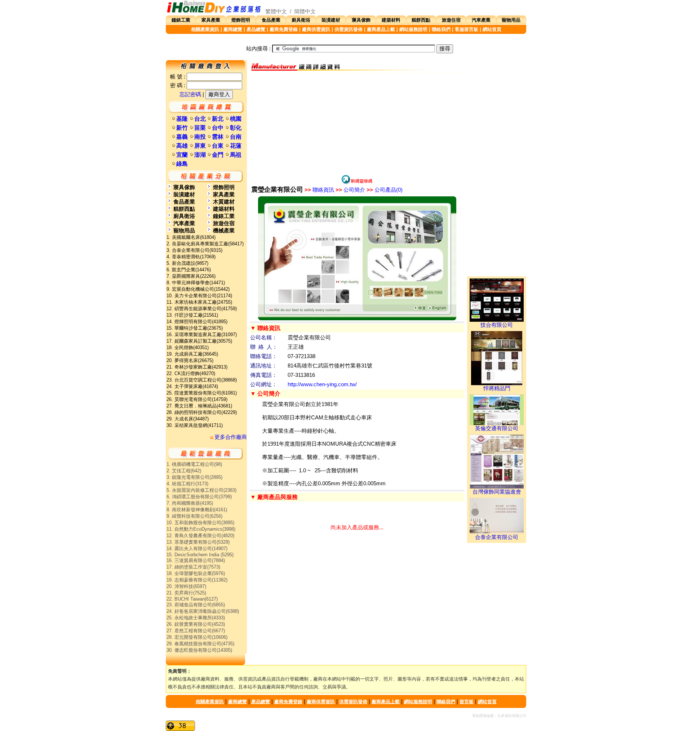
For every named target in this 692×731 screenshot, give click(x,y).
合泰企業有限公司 (496, 537)
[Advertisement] (357, 123)
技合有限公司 (496, 325)
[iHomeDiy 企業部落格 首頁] (214, 11)
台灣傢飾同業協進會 (497, 492)
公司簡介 (350, 190)
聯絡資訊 (319, 190)
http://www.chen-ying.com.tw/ (322, 384)
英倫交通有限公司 (496, 428)
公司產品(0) (385, 190)
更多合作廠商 (230, 437)
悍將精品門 (496, 388)
